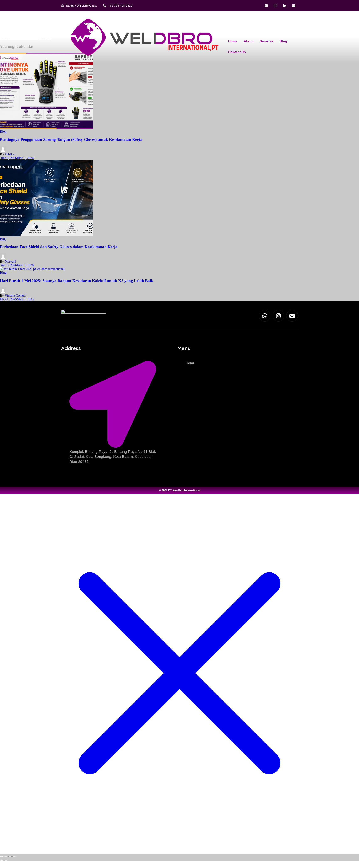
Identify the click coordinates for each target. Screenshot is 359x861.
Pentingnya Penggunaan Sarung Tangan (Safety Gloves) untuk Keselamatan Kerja (71, 139)
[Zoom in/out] (1, 856)
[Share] (10, 856)
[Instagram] (275, 5)
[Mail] (294, 5)
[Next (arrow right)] (5, 860)
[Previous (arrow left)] (1, 860)
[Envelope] (292, 316)
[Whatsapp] (264, 316)
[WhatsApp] (266, 5)
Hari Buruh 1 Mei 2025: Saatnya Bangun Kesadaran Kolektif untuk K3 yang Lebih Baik (76, 281)
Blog (283, 41)
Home (232, 41)
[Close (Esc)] (14, 856)
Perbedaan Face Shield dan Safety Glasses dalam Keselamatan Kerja (58, 246)
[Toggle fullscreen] (5, 856)
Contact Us (237, 52)
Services (266, 41)
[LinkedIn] (285, 5)
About (248, 41)
